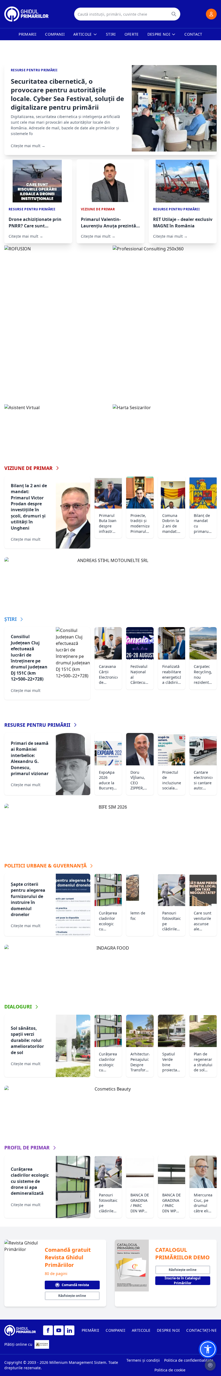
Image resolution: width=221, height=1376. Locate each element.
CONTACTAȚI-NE (201, 1330)
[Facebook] (48, 1330)
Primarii (27, 34)
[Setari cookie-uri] (210, 1365)
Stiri (111, 34)
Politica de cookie (169, 1369)
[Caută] (173, 14)
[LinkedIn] (69, 1330)
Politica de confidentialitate (188, 1360)
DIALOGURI (18, 1006)
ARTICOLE (141, 1330)
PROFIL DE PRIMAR (27, 1147)
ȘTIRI (10, 619)
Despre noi (159, 34)
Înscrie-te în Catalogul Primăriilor (183, 1280)
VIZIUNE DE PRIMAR (28, 468)
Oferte (132, 34)
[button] (208, 1349)
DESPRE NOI (168, 1330)
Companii (55, 34)
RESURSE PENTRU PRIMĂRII (37, 725)
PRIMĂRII (90, 1330)
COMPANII (115, 1330)
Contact (193, 34)
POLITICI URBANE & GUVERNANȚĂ (45, 865)
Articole (82, 34)
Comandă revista (75, 1285)
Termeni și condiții (143, 1360)
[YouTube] (59, 1330)
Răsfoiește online (72, 1295)
